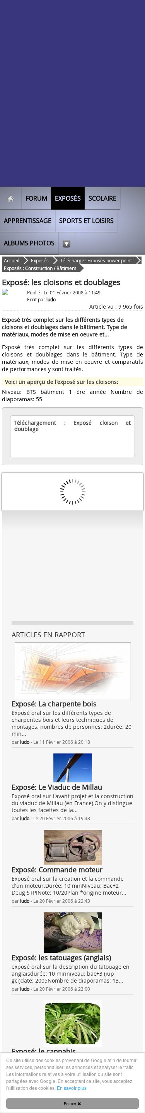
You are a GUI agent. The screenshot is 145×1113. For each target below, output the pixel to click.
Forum (36, 198)
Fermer (70, 1103)
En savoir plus (72, 1087)
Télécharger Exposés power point (96, 260)
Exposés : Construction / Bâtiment (40, 268)
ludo (24, 742)
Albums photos (29, 243)
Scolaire (102, 198)
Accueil (11, 260)
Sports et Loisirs (86, 220)
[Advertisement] (72, 111)
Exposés (68, 198)
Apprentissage (27, 220)
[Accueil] (11, 198)
